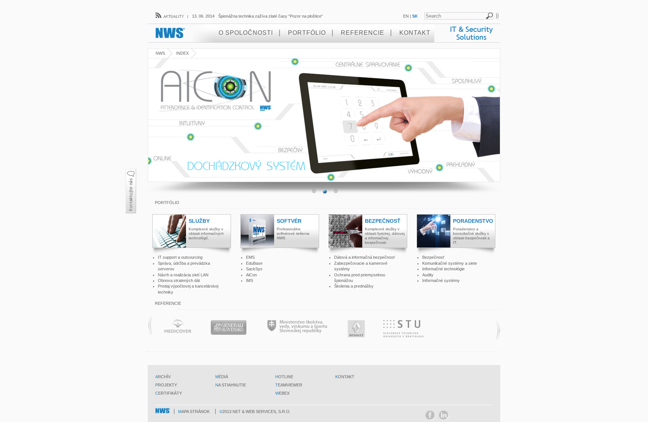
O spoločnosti (246, 33)
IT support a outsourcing (180, 257)
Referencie (362, 33)
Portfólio (307, 33)
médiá (221, 376)
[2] (335, 191)
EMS (250, 257)
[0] (313, 191)
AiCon (251, 275)
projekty (166, 385)
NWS (160, 53)
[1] (324, 191)
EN (406, 16)
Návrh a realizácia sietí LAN (183, 275)
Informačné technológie (443, 269)
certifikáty (168, 393)
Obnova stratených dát (179, 280)
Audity (428, 275)
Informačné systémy (441, 280)
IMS (249, 280)
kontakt (344, 376)
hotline (284, 376)
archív (163, 376)
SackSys (254, 269)
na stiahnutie (230, 385)
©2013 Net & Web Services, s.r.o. (255, 411)
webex (282, 393)
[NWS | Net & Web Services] (163, 411)
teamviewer (288, 385)
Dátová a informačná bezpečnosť (364, 257)
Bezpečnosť (433, 257)
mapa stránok (194, 411)
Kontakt (414, 33)
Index (182, 53)
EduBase (254, 263)
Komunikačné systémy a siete (449, 263)
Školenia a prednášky (354, 286)
